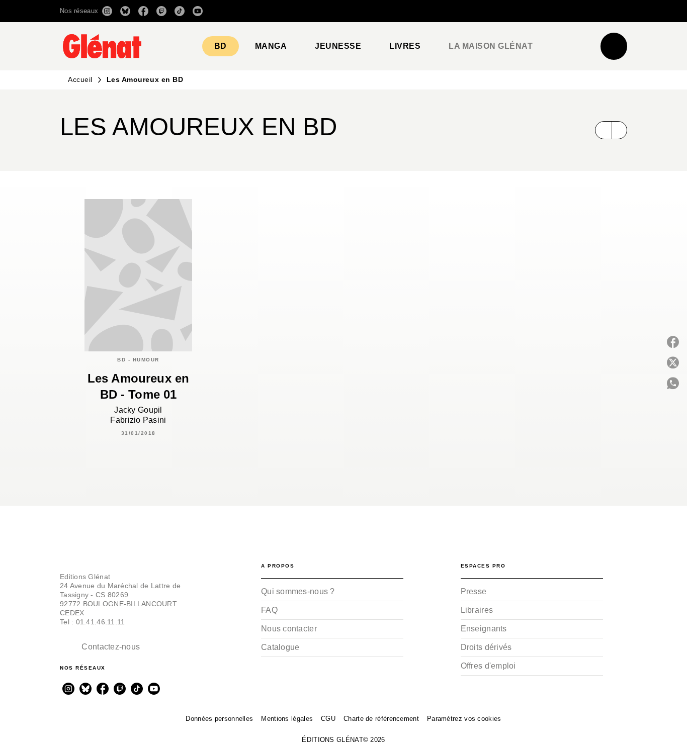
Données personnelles (219, 718)
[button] (485, 11)
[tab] (220, 46)
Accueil (80, 79)
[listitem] (107, 11)
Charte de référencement (381, 718)
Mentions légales (287, 718)
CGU (328, 718)
